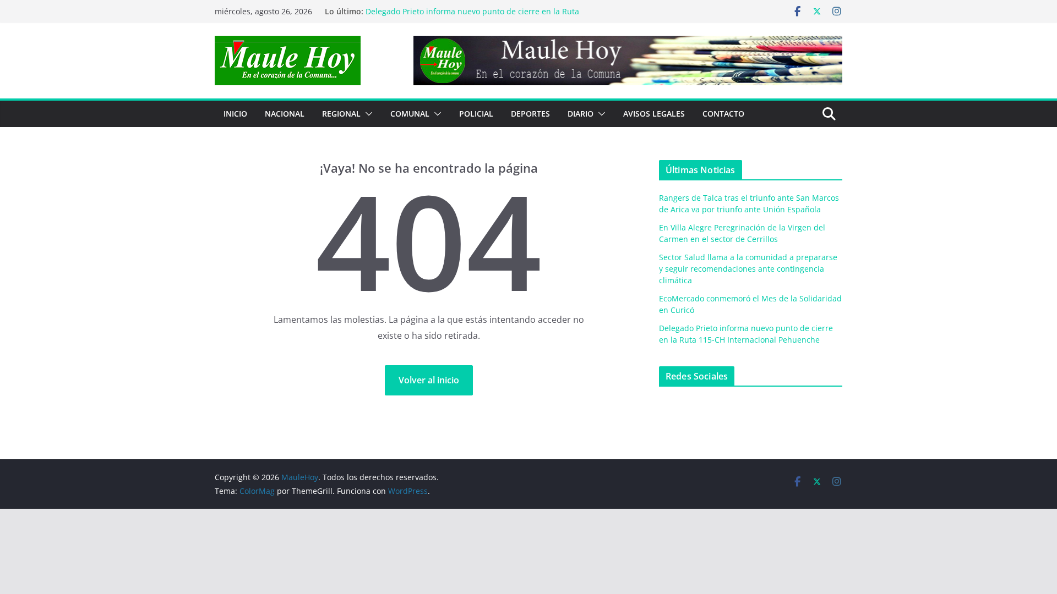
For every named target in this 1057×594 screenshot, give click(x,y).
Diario (580, 113)
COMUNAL (409, 113)
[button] (367, 114)
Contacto (723, 113)
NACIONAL (284, 113)
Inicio (235, 113)
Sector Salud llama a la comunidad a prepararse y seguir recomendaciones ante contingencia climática (748, 268)
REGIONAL (341, 113)
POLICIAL (476, 113)
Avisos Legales (654, 113)
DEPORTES (530, 113)
